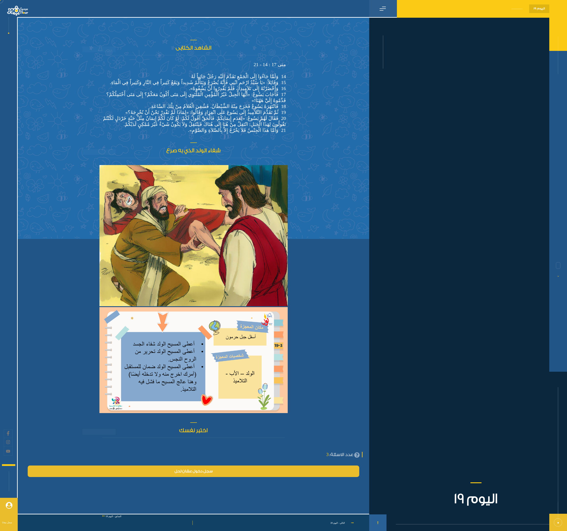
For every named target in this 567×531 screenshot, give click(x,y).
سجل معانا (7, 522)
